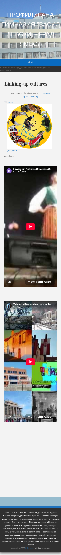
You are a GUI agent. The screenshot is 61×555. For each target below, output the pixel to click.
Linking (10, 102)
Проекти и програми (9, 518)
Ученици (53, 515)
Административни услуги (16, 538)
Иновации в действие (38, 538)
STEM (14, 512)
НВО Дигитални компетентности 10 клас (22, 531)
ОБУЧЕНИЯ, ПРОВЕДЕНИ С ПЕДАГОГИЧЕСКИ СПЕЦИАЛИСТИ (30, 528)
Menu (30, 62)
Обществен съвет (19, 522)
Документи (24, 515)
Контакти (30, 544)
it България (29, 548)
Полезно (22, 512)
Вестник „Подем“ (10, 515)
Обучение (34, 515)
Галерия (44, 515)
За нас (7, 512)
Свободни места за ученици (42, 525)
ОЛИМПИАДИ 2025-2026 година (41, 512)
